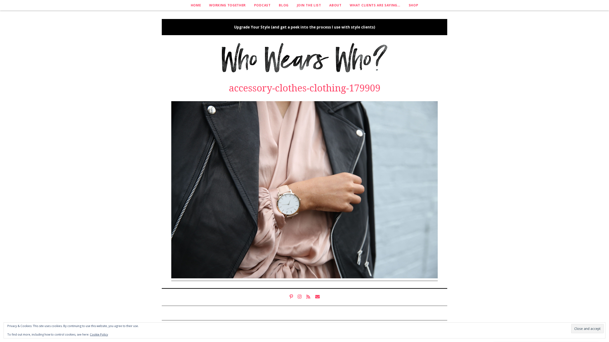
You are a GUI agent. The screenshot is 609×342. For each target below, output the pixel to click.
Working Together (227, 5)
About (335, 5)
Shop (413, 5)
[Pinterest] (291, 296)
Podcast (262, 5)
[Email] (317, 296)
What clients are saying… (375, 5)
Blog (284, 5)
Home (196, 5)
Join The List (309, 5)
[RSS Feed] (308, 296)
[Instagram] (300, 296)
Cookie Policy (99, 334)
